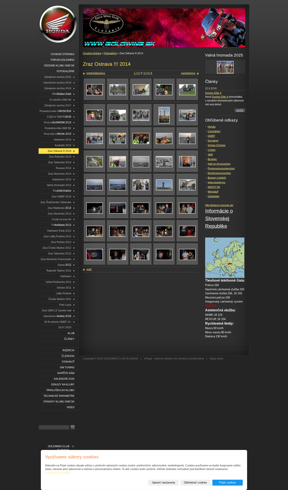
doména (183, 358)
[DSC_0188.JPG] (94, 120)
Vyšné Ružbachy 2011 (58, 282)
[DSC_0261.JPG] (164, 236)
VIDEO (70, 407)
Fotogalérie (110, 53)
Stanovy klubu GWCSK (58, 401)
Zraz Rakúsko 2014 (60, 156)
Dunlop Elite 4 (213, 93)
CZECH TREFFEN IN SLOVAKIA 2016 (59, 117)
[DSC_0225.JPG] (117, 189)
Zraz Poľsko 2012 (61, 242)
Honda (211, 126)
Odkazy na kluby (62, 384)
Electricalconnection (219, 173)
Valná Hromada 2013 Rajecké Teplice (59, 186)
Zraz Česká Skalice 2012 (57, 247)
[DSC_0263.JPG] (187, 236)
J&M (210, 154)
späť (89, 269)
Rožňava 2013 (62, 225)
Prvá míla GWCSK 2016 (57, 122)
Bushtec (212, 159)
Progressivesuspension (221, 168)
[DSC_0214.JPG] (94, 166)
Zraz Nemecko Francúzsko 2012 (56, 260)
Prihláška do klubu (60, 390)
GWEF (211, 136)
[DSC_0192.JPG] (141, 120)
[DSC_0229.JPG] (187, 189)
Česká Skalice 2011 (59, 299)
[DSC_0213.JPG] (187, 143)
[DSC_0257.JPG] (187, 212)
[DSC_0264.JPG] (94, 259)
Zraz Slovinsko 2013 (59, 213)
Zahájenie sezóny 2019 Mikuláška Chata (57, 89)
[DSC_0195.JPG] (164, 122)
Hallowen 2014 (62, 139)
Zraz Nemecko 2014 (59, 173)
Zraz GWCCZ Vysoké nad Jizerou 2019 (56, 311)
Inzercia (68, 350)
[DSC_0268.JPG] (164, 259)
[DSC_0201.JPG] (94, 143)
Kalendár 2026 (64, 378)
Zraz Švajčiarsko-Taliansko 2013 (55, 203)
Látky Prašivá (63, 293)
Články (69, 338)
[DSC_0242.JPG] (94, 212)
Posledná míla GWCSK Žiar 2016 (55, 112)
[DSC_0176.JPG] (94, 94)
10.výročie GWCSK (60, 99)
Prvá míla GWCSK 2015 (57, 133)
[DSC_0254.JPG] (141, 212)
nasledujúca (188, 73)
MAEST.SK (214, 187)
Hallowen (65, 276)
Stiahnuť (68, 361)
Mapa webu (216, 358)
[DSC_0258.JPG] (94, 236)
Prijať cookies (227, 482)
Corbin (211, 149)
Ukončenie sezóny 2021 (57, 316)
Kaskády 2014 (63, 145)
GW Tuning (67, 367)
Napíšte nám (65, 373)
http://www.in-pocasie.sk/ (219, 205)
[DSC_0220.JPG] (164, 166)
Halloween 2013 (61, 179)
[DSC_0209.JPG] (141, 143)
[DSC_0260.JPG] (141, 236)
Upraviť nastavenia (163, 482)
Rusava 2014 (63, 168)
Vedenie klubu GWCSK (59, 65)
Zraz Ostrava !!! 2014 (59, 151)
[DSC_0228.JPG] (164, 189)
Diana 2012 (64, 264)
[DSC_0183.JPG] (141, 94)
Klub (71, 333)
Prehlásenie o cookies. (58, 472)
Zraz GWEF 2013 (61, 196)
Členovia (68, 356)
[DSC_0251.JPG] (117, 212)
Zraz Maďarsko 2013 (59, 208)
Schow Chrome (216, 145)
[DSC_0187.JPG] (187, 94)
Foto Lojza (65, 304)
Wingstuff (213, 191)
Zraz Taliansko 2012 (59, 253)
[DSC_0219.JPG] (141, 166)
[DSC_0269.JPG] (187, 259)
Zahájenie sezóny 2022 (57, 77)
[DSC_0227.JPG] (141, 189)
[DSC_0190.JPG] (117, 120)
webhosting (197, 358)
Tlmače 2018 (63, 94)
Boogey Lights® (217, 177)
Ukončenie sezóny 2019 (57, 82)
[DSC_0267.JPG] (141, 259)
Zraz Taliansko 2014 (59, 162)
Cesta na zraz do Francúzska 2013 (61, 220)
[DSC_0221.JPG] (187, 166)
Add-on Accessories (219, 163)
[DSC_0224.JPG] (94, 189)
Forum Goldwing (62, 59)
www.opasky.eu (216, 182)
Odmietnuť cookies (195, 482)
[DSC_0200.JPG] (187, 120)
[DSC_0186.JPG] (164, 94)
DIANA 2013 (64, 190)
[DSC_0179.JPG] (117, 94)
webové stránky (163, 358)
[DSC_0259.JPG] (117, 236)
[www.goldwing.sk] (58, 23)
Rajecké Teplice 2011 (59, 270)
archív (239, 110)
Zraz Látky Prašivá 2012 (57, 236)
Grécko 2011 (64, 287)
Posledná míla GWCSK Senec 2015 (58, 129)
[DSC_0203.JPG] (117, 143)
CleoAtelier (214, 131)
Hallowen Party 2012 (59, 230)
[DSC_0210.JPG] (164, 143)
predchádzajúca (95, 73)
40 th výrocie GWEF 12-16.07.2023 (57, 322)
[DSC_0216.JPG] (117, 166)
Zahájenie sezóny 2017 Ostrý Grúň (57, 106)
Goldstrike (213, 196)
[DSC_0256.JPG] (164, 212)
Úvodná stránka (92, 53)
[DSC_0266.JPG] (117, 259)
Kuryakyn (213, 140)
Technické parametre (58, 395)
